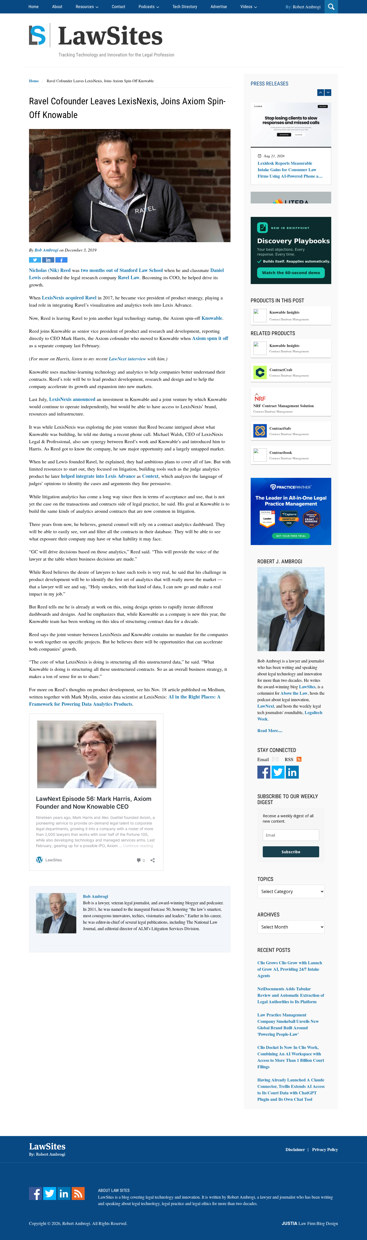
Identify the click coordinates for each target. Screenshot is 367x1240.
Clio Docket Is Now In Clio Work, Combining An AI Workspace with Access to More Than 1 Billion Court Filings (290, 1057)
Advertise (219, 6)
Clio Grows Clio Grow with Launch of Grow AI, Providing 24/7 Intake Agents (289, 969)
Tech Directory (184, 6)
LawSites (307, 686)
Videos (246, 6)
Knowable (212, 317)
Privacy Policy (325, 1149)
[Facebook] (263, 772)
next (328, 92)
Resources (85, 6)
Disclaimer (295, 1149)
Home (33, 6)
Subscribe (291, 851)
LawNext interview (127, 358)
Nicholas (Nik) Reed (50, 270)
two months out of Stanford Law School (122, 270)
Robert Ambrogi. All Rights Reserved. (94, 1223)
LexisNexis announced (72, 399)
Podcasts (146, 6)
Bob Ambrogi (46, 250)
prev (320, 92)
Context (150, 475)
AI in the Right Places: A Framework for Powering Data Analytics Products (125, 700)
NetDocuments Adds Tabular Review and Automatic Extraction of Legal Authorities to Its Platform (290, 995)
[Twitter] (278, 772)
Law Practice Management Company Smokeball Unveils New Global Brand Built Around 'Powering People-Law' (288, 1024)
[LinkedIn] (292, 772)
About (57, 6)
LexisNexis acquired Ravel (69, 297)
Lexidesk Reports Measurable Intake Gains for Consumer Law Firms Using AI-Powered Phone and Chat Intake (290, 170)
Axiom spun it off (210, 338)
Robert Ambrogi (307, 6)
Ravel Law (128, 277)
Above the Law (294, 693)
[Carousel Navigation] (291, 92)
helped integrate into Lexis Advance (98, 475)
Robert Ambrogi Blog (101, 40)
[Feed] (78, 1193)
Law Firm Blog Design (310, 1223)
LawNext (265, 706)
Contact (118, 6)
